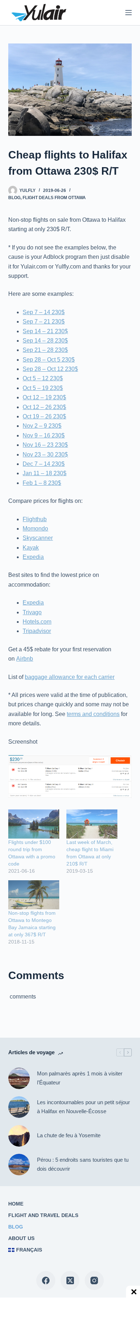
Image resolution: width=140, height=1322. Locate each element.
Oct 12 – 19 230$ (44, 397)
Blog (14, 197)
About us (21, 1238)
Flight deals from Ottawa (54, 197)
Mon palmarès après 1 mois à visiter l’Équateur (79, 1077)
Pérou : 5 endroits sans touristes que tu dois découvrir (83, 1164)
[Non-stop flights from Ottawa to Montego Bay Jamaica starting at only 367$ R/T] (33, 894)
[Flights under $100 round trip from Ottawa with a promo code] (33, 824)
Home (15, 1204)
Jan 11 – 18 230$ (44, 473)
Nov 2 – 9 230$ (42, 426)
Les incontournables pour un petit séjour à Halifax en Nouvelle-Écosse (83, 1106)
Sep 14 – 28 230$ (45, 341)
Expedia (33, 557)
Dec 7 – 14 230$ (44, 464)
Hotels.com (37, 622)
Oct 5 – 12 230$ (43, 378)
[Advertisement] (61, 1309)
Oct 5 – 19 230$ (43, 388)
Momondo (35, 528)
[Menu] (128, 12)
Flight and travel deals (43, 1215)
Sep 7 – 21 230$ (44, 321)
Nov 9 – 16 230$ (44, 435)
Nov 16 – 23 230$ (45, 445)
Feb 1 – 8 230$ (42, 483)
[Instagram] (94, 1280)
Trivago (32, 612)
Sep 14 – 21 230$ (45, 331)
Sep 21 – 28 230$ (45, 350)
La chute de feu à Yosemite (69, 1135)
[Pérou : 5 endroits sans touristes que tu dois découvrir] (19, 1164)
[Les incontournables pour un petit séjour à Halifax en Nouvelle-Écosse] (19, 1107)
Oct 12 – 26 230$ (44, 407)
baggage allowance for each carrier (70, 677)
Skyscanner (38, 538)
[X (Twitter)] (70, 1280)
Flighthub (35, 519)
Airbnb (24, 659)
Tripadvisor (37, 631)
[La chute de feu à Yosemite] (19, 1136)
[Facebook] (45, 1280)
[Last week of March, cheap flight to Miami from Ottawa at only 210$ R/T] (91, 824)
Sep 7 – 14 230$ (44, 312)
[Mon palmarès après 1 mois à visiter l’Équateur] (19, 1078)
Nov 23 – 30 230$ (45, 454)
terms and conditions (93, 714)
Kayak (31, 548)
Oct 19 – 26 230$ (44, 416)
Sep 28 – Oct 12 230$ (50, 369)
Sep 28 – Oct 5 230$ (49, 360)
